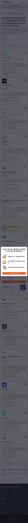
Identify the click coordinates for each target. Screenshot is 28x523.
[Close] (25, 248)
